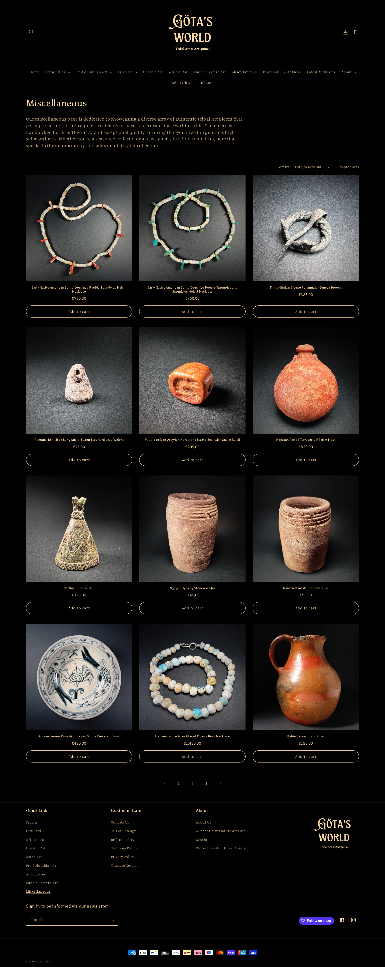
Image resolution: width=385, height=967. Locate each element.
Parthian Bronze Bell (79, 588)
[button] (31, 32)
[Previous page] (165, 783)
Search (31, 822)
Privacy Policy (122, 856)
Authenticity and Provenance (221, 831)
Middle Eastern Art (42, 883)
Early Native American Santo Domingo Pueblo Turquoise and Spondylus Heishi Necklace (192, 289)
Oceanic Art (36, 848)
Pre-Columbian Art (42, 865)
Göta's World (45, 962)
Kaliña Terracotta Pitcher (306, 736)
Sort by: (284, 167)
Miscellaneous (38, 891)
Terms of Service (124, 865)
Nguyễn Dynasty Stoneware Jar (192, 588)
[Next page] (220, 783)
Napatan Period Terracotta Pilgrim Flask (306, 440)
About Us (203, 822)
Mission (203, 839)
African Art (35, 839)
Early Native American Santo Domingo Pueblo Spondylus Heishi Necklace (79, 289)
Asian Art (34, 856)
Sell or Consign (123, 831)
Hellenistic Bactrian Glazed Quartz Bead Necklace (192, 736)
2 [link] (192, 783)
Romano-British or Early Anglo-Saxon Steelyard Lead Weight (79, 440)
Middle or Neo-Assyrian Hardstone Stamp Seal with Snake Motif (192, 440)
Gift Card (33, 831)
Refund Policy (123, 839)
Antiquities (36, 874)
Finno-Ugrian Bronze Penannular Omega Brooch (306, 287)
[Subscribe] (112, 920)
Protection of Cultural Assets (221, 848)
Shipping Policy (124, 848)
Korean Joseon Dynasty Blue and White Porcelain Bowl (79, 736)
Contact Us (120, 822)
